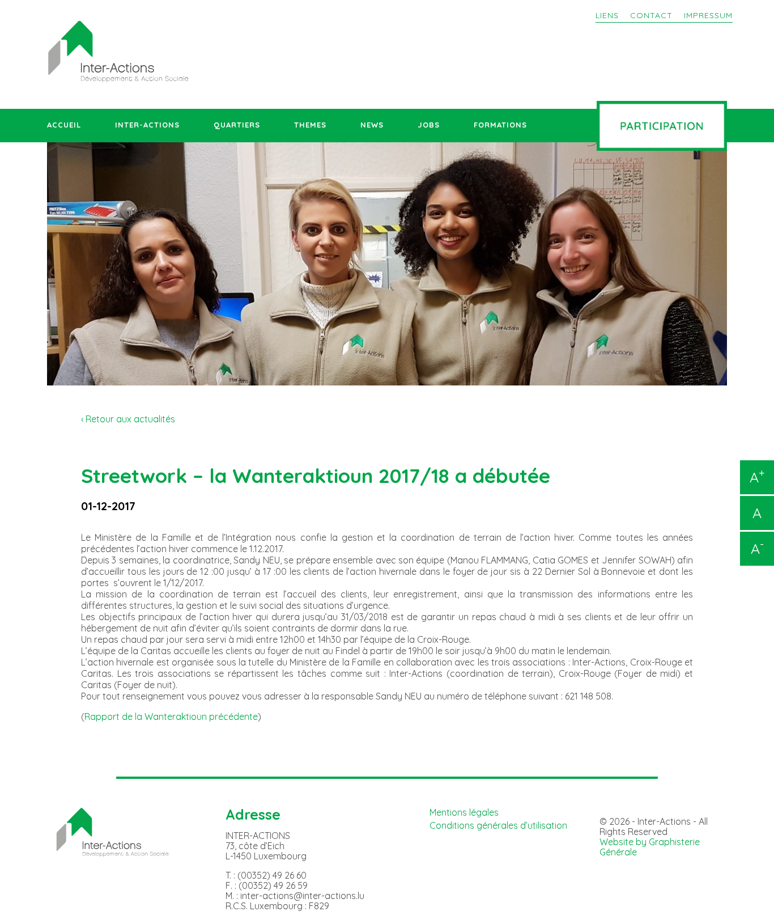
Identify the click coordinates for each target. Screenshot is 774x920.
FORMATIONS (500, 124)
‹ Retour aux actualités (128, 419)
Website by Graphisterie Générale (649, 847)
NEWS (372, 124)
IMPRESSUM (708, 15)
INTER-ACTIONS (147, 124)
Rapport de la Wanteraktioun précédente (171, 716)
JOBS (429, 124)
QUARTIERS (237, 124)
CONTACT (651, 15)
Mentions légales (464, 812)
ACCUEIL (64, 124)
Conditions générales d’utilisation (498, 825)
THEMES (310, 124)
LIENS (607, 15)
